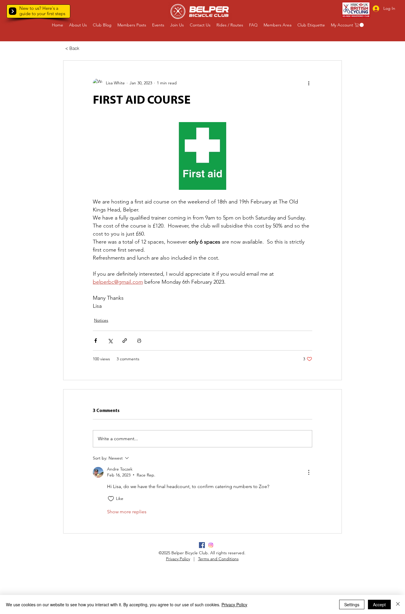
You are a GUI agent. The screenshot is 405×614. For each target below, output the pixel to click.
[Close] (397, 604)
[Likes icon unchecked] (111, 498)
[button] (12, 11)
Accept (379, 604)
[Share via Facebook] (95, 340)
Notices (101, 320)
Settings (351, 604)
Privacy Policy (178, 558)
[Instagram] (211, 545)
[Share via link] (124, 340)
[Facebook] (202, 545)
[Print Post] (139, 340)
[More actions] (308, 83)
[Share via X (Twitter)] (110, 340)
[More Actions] (308, 472)
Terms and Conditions (218, 558)
